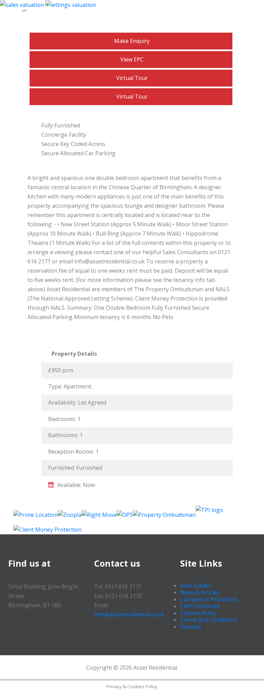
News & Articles (200, 592)
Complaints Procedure (209, 599)
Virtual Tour (132, 78)
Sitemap (190, 626)
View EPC (132, 59)
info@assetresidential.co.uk (129, 614)
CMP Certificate (200, 606)
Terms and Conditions (208, 620)
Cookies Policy (198, 613)
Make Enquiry (132, 41)
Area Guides (195, 585)
